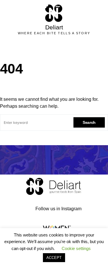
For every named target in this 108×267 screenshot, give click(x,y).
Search (89, 122)
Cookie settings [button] (76, 248)
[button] (61, 48)
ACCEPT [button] (54, 257)
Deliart (54, 27)
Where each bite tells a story (54, 33)
